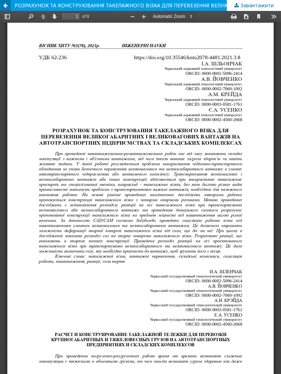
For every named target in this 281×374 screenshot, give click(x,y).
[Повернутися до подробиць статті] (5, 5)
